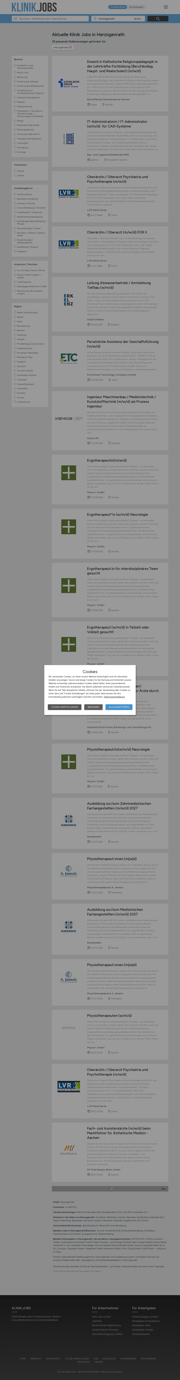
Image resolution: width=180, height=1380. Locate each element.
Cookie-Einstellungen (64, 707)
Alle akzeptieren (119, 707)
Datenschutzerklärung (114, 697)
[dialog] (90, 690)
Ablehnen (93, 707)
